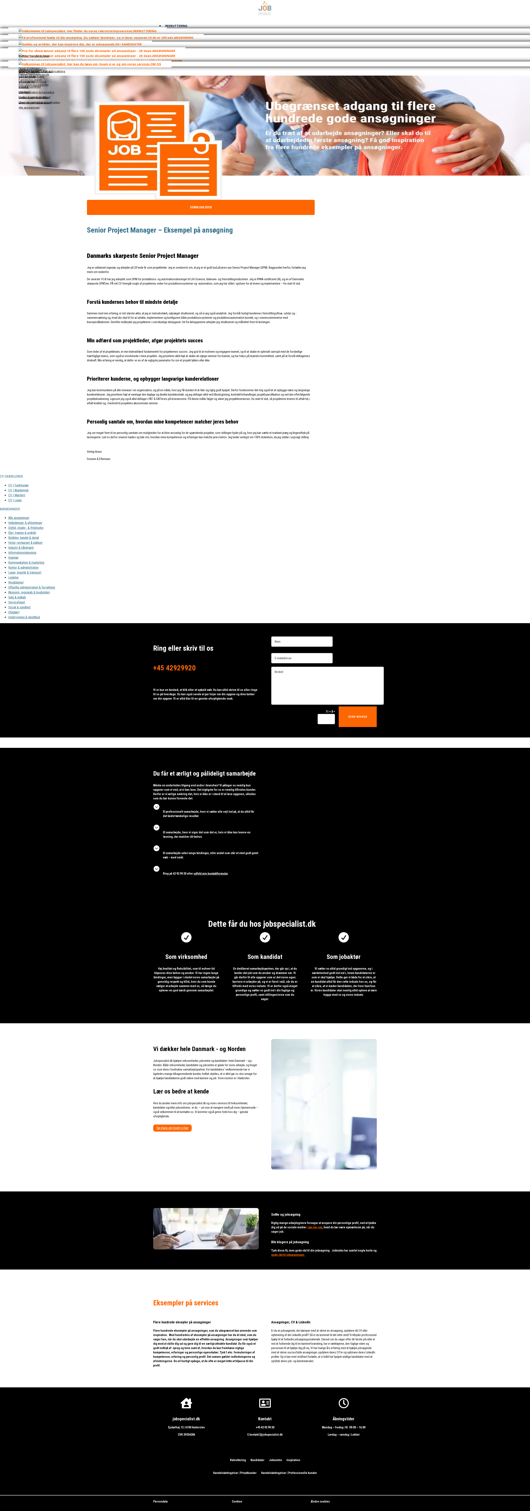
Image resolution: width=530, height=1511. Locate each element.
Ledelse (13, 577)
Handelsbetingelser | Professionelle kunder (289, 1473)
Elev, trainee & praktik (22, 533)
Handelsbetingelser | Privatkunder (235, 1473)
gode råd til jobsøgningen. (288, 1254)
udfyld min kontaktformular (211, 873)
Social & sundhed (19, 607)
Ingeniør (13, 558)
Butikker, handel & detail (23, 538)
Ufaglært (13, 612)
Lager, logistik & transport (24, 572)
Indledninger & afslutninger (25, 523)
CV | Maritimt (16, 495)
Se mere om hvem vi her (172, 1128)
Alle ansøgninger (18, 518)
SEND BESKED (357, 716)
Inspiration (293, 1460)
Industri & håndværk (21, 548)
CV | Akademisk (18, 490)
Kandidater (257, 1460)
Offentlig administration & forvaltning (31, 587)
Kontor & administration (23, 568)
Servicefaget (16, 602)
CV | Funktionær (18, 485)
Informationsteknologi (22, 553)
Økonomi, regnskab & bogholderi (29, 592)
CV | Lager (15, 500)
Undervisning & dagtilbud (24, 617)
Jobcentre (275, 1460)
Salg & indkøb (17, 597)
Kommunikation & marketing (26, 563)
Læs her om (315, 1227)
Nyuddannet (16, 582)
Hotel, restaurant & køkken (25, 543)
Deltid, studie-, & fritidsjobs (25, 528)
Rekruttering (238, 1460)
